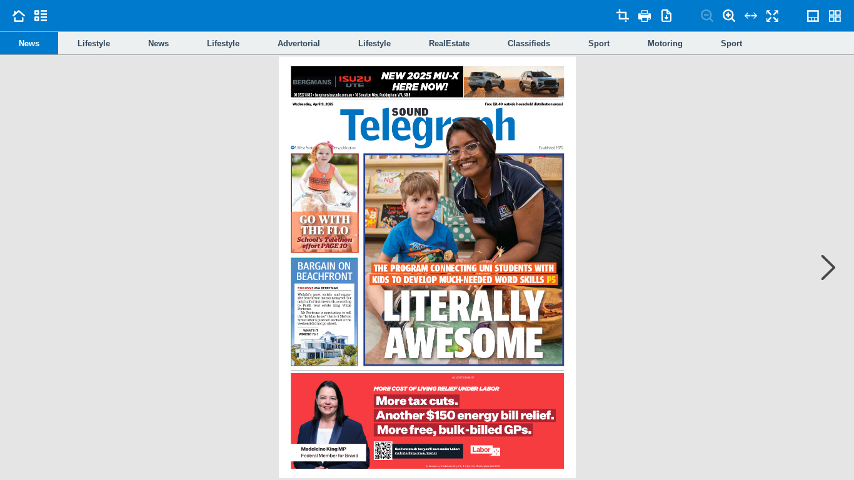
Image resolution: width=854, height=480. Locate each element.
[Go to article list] (40, 15)
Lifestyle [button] (94, 43)
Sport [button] (599, 43)
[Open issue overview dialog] (835, 15)
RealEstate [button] (449, 43)
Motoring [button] (665, 43)
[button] (324, 311)
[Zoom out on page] (707, 15)
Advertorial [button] (299, 43)
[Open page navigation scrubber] (813, 15)
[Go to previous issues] (19, 15)
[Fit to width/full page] (751, 15)
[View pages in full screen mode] (772, 15)
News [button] (29, 43)
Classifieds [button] (529, 43)
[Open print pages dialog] (644, 15)
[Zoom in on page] (729, 15)
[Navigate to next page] (822, 267)
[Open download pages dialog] (666, 15)
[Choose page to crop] (622, 15)
